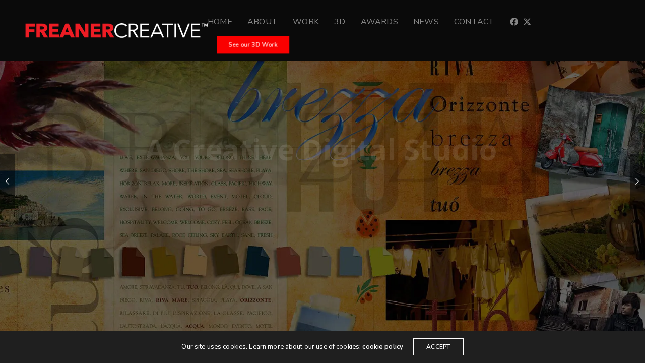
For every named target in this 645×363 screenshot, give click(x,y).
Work (306, 21)
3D (339, 21)
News (426, 21)
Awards (379, 21)
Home (220, 21)
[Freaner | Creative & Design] (116, 30)
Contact (474, 21)
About (262, 21)
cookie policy (382, 346)
